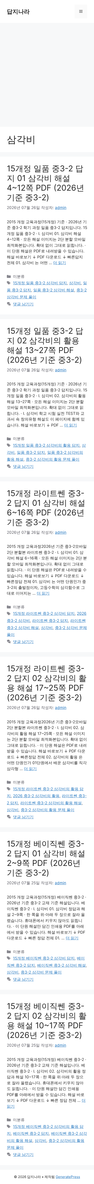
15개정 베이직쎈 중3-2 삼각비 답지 (44, 958)
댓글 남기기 (23, 304)
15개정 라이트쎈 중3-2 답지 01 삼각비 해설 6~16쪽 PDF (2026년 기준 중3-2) (46, 507)
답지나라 (18, 11)
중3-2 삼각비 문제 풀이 (41, 972)
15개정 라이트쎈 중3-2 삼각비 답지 (44, 613)
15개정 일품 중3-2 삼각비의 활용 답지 (46, 445)
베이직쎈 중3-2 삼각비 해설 (61, 965)
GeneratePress (68, 1177)
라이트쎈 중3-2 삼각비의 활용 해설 (51, 803)
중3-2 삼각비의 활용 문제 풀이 (52, 459)
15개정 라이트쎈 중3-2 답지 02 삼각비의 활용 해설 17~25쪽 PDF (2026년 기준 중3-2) (46, 683)
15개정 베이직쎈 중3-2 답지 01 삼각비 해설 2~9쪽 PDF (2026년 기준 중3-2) (46, 858)
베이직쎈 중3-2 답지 (31, 1133)
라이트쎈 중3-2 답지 (50, 620)
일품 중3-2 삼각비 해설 (53, 290)
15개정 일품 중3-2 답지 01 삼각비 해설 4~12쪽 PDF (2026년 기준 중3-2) (45, 183)
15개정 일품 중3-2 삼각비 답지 (40, 283)
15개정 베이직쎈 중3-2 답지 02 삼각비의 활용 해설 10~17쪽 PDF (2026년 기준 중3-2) (46, 1020)
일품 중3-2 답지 (31, 452)
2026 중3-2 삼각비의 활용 (36, 796)
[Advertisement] (47, 72)
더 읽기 (59, 262)
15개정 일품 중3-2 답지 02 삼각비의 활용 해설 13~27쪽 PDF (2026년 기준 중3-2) (45, 345)
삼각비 (75, 283)
